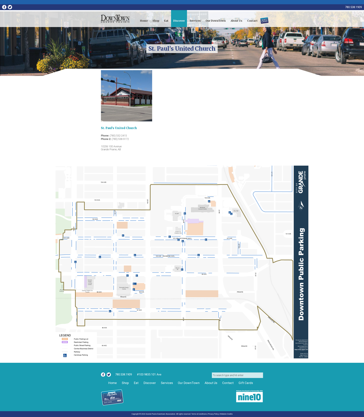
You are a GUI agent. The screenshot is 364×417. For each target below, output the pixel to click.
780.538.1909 (123, 374)
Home (144, 20)
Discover (179, 20)
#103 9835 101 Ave (148, 374)
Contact (252, 20)
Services (195, 20)
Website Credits (226, 414)
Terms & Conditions (199, 414)
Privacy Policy (213, 414)
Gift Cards (262, 19)
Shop (156, 20)
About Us (236, 20)
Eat (166, 20)
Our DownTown (216, 20)
